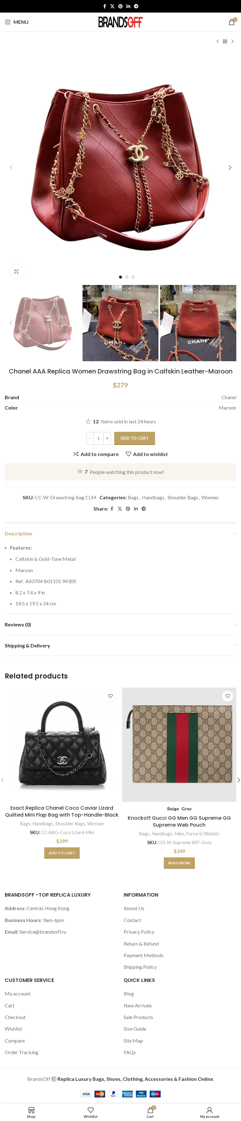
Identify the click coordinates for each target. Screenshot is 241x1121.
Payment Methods (143, 955)
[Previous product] (217, 42)
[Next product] (232, 42)
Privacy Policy (139, 932)
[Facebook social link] (104, 6)
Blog (129, 993)
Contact (132, 920)
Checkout (15, 1017)
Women (209, 497)
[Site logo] (120, 21)
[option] (120, 277)
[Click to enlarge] (16, 272)
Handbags (153, 497)
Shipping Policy (140, 967)
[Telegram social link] (136, 6)
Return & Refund (141, 944)
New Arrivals (138, 1005)
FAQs (130, 1052)
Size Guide (135, 1029)
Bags (133, 497)
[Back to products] (225, 42)
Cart (9, 1005)
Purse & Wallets (202, 833)
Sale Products (138, 1017)
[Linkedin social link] (128, 6)
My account (17, 993)
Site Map (133, 1040)
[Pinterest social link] (120, 6)
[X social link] (112, 6)
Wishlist (13, 1029)
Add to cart (134, 438)
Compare (15, 1040)
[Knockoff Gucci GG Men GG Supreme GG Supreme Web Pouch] (179, 745)
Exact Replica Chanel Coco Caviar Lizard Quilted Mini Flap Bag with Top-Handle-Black (62, 811)
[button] (11, 167)
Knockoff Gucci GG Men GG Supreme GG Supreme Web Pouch (179, 821)
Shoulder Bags (183, 497)
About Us (134, 908)
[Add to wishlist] (110, 696)
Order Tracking (21, 1052)
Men (179, 833)
